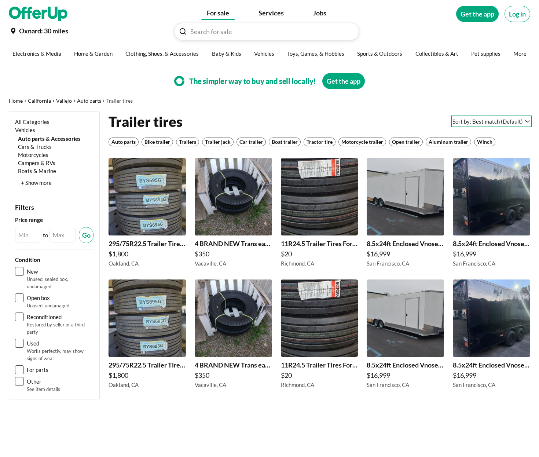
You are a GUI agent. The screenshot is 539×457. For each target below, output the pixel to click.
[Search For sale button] (183, 31)
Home (16, 101)
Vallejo (64, 101)
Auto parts (89, 101)
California (39, 101)
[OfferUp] (38, 14)
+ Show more (36, 182)
